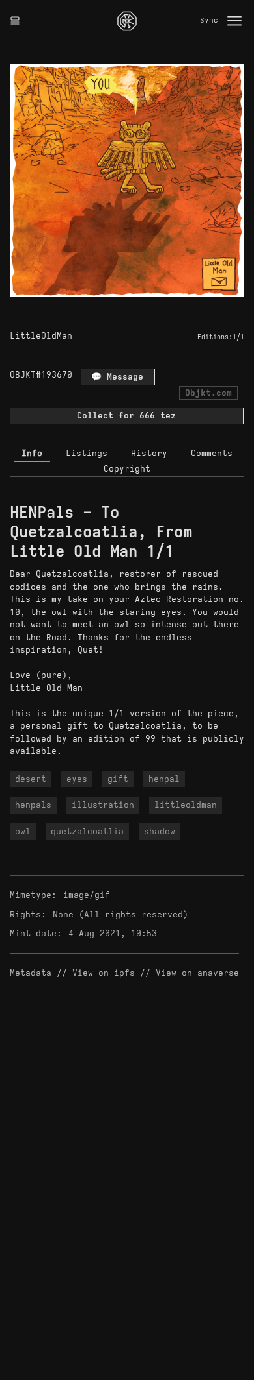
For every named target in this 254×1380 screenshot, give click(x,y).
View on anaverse (197, 972)
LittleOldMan (41, 335)
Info (31, 453)
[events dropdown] (15, 21)
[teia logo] (127, 21)
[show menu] (234, 20)
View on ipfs (103, 972)
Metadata (30, 972)
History (149, 453)
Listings (86, 453)
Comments (212, 453)
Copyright (127, 468)
